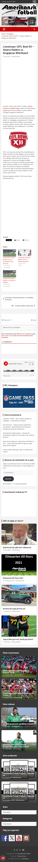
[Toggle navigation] (4, 29)
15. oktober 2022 (8, 675)
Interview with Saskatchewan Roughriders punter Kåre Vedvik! (16, 746)
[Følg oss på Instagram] (26, 838)
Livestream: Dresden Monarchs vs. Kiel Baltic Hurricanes (19, 299)
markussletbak (15, 642)
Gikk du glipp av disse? (13, 521)
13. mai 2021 (7, 611)
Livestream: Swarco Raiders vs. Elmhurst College (9, 280)
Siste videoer (9, 704)
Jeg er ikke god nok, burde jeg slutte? (18, 639)
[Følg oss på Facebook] (4, 838)
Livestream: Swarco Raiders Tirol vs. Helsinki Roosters (24, 259)
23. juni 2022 (7, 550)
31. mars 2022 (7, 749)
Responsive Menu (34, 1)
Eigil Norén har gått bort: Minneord (17, 547)
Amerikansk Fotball (24, 854)
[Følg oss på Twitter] (12, 838)
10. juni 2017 (7, 56)
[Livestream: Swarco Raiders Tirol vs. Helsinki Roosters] (24, 253)
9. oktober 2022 (7, 697)
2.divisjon (23, 421)
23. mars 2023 (7, 777)
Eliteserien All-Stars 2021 (13, 578)
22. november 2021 (9, 580)
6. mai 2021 (6, 642)
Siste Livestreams (11, 653)
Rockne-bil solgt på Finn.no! (14, 609)
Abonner (8, 479)
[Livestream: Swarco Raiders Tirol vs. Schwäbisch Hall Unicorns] (9, 253)
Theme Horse (21, 856)
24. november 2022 (9, 800)
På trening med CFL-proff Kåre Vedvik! (18, 724)
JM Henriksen (16, 56)
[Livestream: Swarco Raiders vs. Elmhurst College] (9, 273)
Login (34, 320)
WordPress (25, 859)
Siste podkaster (10, 755)
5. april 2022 (6, 726)
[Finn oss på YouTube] (19, 838)
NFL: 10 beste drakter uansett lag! (22, 306)
